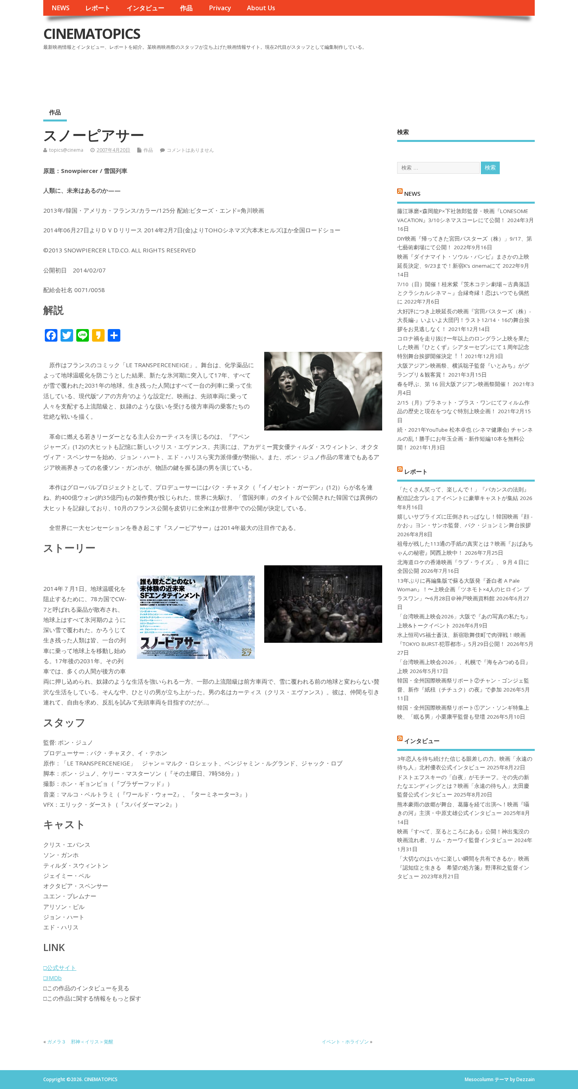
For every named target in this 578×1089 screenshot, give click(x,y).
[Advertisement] (385, 74)
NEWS (61, 8)
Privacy (220, 8)
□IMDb (52, 978)
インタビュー (145, 8)
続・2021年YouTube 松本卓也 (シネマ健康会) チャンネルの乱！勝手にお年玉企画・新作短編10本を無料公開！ (465, 438)
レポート (97, 8)
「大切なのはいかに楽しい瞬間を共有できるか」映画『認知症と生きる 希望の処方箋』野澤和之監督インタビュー (463, 867)
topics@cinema (66, 150)
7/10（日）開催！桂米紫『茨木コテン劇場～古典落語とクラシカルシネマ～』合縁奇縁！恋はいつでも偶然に (463, 293)
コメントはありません (190, 150)
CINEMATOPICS (91, 33)
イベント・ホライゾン (345, 1041)
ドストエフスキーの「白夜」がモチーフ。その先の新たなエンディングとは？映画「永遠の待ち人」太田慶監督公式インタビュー (463, 786)
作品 (186, 8)
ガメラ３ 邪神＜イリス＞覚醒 (80, 1041)
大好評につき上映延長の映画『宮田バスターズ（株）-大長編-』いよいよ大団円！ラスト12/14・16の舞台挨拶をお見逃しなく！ (464, 320)
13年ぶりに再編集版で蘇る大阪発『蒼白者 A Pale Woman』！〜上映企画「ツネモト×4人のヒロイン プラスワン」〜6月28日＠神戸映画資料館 (463, 589)
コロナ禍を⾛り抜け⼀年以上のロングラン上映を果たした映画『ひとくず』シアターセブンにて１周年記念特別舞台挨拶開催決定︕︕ (463, 347)
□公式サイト (59, 967)
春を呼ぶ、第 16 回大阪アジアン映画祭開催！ (454, 384)
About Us (261, 8)
